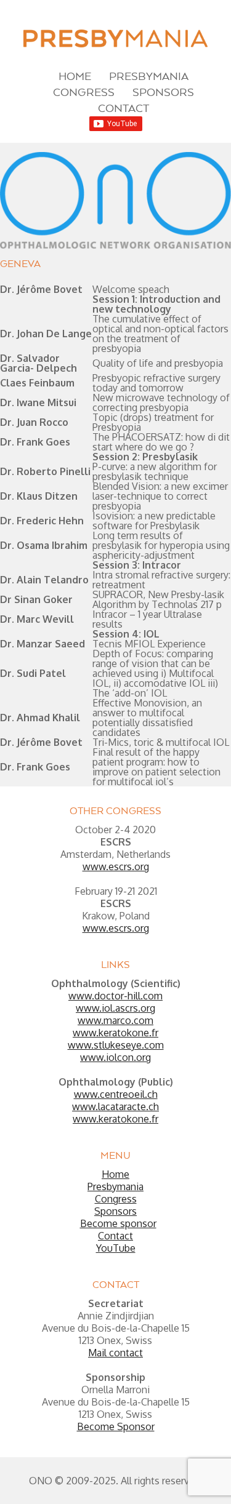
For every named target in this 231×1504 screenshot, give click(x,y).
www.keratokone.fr (115, 1032)
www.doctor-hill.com (115, 996)
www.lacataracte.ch (115, 1106)
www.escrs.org (116, 866)
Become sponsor (118, 1223)
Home (75, 76)
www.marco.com (115, 1020)
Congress (84, 92)
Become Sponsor (116, 1426)
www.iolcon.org (115, 1057)
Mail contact (115, 1352)
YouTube (116, 1248)
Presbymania (148, 76)
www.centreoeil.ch (116, 1094)
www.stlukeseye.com (116, 1045)
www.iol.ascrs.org (115, 1008)
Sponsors (163, 92)
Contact (123, 108)
